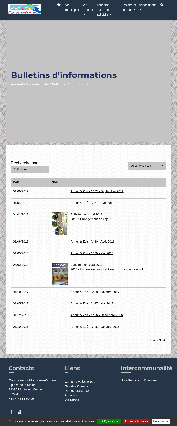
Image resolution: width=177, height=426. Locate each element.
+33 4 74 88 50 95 (21, 398)
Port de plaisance (77, 391)
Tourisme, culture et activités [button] (103, 9)
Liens (72, 368)
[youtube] (21, 412)
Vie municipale (37, 84)
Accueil (17, 84)
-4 (164, 340)
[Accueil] (29, 9)
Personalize (160, 421)
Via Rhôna (72, 400)
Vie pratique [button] (88, 7)
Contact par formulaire (25, 403)
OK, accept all (110, 421)
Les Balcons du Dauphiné (139, 380)
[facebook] (13, 412)
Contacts (21, 368)
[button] (59, 5)
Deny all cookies (137, 421)
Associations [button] (147, 5)
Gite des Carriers (76, 386)
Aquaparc (71, 395)
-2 (154, 340)
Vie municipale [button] (72, 7)
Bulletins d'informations (70, 84)
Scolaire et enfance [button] (128, 7)
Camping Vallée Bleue (80, 381)
